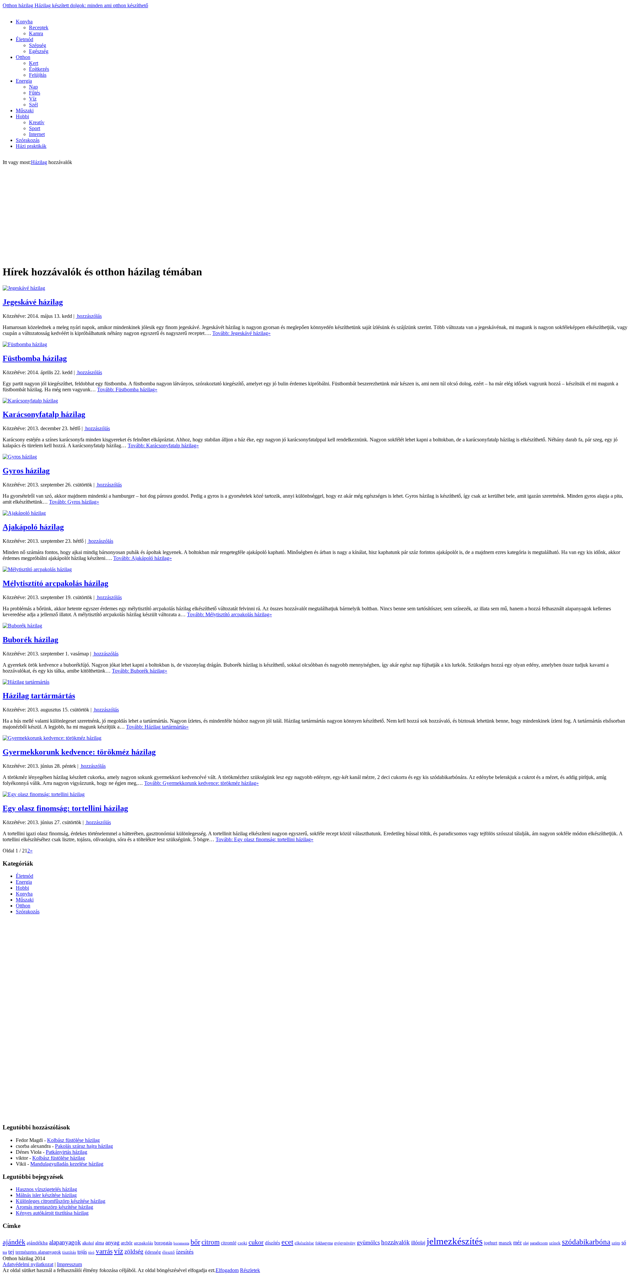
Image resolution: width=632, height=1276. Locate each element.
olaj (526, 1243)
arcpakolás (143, 1242)
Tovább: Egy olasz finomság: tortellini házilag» (264, 839)
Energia (24, 81)
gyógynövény (345, 1243)
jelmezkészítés (455, 1241)
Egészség (38, 51)
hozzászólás (89, 316)
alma (99, 1242)
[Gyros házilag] (20, 456)
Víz (33, 98)
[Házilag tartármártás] (26, 682)
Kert (33, 63)
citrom (210, 1242)
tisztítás (69, 1252)
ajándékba (37, 1242)
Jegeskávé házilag (33, 302)
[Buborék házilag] (22, 625)
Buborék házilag (30, 639)
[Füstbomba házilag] (25, 344)
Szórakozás (28, 140)
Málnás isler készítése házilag (46, 1195)
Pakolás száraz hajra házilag (84, 1146)
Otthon (23, 57)
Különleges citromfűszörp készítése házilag (60, 1201)
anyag (112, 1242)
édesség (153, 1252)
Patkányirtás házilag (66, 1152)
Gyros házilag (26, 470)
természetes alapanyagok (38, 1252)
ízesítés (185, 1251)
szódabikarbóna (586, 1242)
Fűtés (34, 93)
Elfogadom (227, 1270)
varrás (104, 1251)
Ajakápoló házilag (33, 527)
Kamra (36, 33)
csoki (242, 1242)
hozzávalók (395, 1242)
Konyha (24, 21)
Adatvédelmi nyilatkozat (28, 1264)
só (623, 1243)
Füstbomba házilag (35, 358)
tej (11, 1251)
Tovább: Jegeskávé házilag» (241, 333)
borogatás (163, 1242)
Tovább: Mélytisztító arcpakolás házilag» (229, 614)
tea (5, 1252)
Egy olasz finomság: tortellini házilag (65, 808)
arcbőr (127, 1242)
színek (555, 1242)
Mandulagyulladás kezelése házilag (66, 1164)
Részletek (250, 1270)
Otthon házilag (75, 5)
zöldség (134, 1251)
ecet (287, 1242)
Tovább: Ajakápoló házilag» (142, 558)
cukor (256, 1242)
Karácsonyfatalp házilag (44, 414)
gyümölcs (368, 1242)
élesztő (168, 1252)
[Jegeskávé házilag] (24, 288)
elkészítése (304, 1242)
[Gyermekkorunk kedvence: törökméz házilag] (52, 738)
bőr (195, 1242)
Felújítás (37, 75)
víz (118, 1251)
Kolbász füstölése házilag (73, 1140)
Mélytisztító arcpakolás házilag (55, 583)
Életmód (24, 39)
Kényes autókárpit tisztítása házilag (52, 1213)
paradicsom (539, 1243)
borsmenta (181, 1243)
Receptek (38, 27)
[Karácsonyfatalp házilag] (30, 400)
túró (91, 1252)
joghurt (490, 1242)
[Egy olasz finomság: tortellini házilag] (44, 794)
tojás (82, 1252)
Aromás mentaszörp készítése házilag (54, 1207)
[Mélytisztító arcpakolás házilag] (37, 569)
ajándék (14, 1242)
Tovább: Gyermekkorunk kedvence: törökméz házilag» (201, 783)
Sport (34, 128)
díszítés (272, 1242)
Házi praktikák (31, 146)
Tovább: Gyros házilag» (74, 502)
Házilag (39, 162)
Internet (37, 134)
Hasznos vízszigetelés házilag (46, 1189)
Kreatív (36, 122)
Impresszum (69, 1264)
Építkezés (39, 69)
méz (517, 1243)
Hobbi (22, 116)
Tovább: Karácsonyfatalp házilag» (163, 445)
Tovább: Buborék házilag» (139, 671)
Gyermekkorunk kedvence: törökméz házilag (79, 752)
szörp (616, 1243)
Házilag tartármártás (39, 695)
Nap (33, 87)
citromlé (228, 1242)
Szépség (37, 45)
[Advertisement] (122, 11)
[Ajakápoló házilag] (24, 513)
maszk (505, 1242)
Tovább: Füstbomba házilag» (127, 389)
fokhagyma (324, 1243)
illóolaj (418, 1243)
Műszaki (25, 110)
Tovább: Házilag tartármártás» (157, 727)
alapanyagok (65, 1242)
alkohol (88, 1243)
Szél (33, 104)
